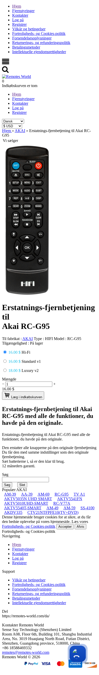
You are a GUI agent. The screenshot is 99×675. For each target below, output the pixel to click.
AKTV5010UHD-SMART (26, 503)
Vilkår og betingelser (28, 29)
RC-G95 (62, 494)
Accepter (65, 527)
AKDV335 (13, 512)
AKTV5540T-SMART (22, 508)
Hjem (16, 6)
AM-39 (10, 494)
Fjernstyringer (23, 11)
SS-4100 (87, 508)
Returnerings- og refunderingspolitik (41, 42)
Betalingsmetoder (26, 47)
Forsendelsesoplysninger (32, 38)
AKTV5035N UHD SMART (28, 499)
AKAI (27, 338)
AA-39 (26, 494)
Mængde (9, 379)
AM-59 (69, 508)
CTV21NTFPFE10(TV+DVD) (52, 512)
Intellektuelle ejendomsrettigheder (39, 52)
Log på (18, 20)
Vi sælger (10, 140)
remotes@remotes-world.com (25, 652)
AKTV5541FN (69, 499)
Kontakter (20, 15)
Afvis (80, 527)
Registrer (19, 24)
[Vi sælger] (27, 294)
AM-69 (44, 494)
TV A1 (79, 494)
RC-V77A (61, 503)
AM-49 (52, 508)
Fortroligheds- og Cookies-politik (38, 33)
